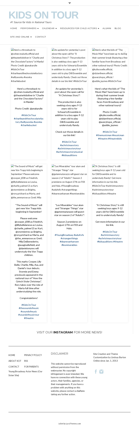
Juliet (60, 423)
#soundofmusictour (28, 314)
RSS (26, 361)
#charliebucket (29, 125)
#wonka (38, 121)
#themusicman (104, 135)
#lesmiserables (69, 244)
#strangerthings (69, 238)
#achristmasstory (69, 145)
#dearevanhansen (69, 241)
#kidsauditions (69, 155)
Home (11, 355)
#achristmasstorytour (69, 148)
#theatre (103, 138)
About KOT (14, 361)
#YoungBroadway (64, 234)
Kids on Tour (43, 15)
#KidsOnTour (29, 115)
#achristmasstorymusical (69, 151)
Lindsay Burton (118, 357)
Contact (13, 366)
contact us (72, 391)
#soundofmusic (29, 311)
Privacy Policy (33, 355)
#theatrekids (115, 138)
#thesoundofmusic (29, 308)
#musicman (118, 135)
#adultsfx (79, 234)
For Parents (31, 366)
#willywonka (26, 121)
